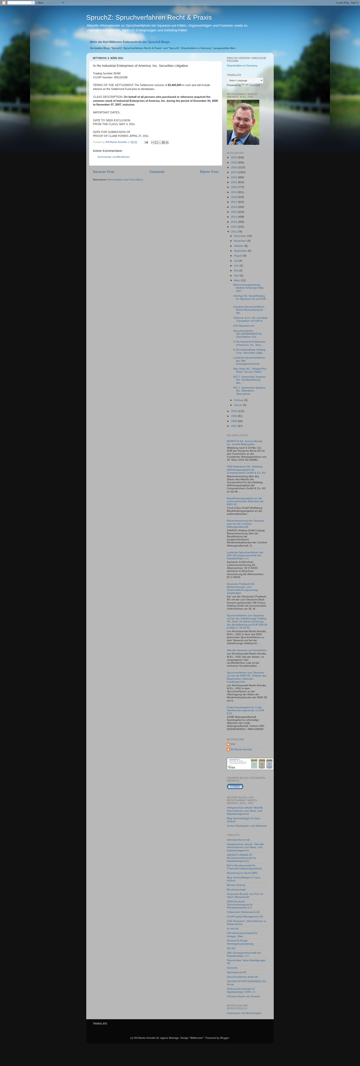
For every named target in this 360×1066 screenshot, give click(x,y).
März (237, 280)
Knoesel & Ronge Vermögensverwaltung (240, 942)
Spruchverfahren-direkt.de (242, 976)
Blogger (224, 1038)
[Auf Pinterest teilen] (167, 142)
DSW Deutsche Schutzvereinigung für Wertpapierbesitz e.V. (240, 904)
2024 (234, 167)
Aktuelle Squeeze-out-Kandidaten (247, 650)
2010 (234, 411)
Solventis (232, 967)
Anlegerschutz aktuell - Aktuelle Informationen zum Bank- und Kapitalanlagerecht (245, 847)
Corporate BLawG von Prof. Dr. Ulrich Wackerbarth (245, 895)
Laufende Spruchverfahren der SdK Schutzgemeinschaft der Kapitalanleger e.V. (245, 555)
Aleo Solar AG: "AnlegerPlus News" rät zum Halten (249, 370)
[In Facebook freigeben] (163, 142)
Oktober (239, 246)
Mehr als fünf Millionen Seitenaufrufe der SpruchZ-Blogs (130, 42)
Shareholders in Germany (242, 65)
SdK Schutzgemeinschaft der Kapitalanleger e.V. (244, 954)
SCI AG (231, 948)
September (241, 250)
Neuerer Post (103, 172)
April (237, 275)
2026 (234, 157)
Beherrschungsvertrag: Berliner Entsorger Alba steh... (248, 287)
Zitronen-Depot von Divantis (243, 996)
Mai (236, 270)
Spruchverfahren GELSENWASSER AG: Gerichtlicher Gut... (247, 333)
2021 (234, 182)
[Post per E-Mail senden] (146, 142)
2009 (234, 416)
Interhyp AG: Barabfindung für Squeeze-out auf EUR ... (249, 298)
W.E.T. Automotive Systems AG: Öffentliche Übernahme (249, 390)
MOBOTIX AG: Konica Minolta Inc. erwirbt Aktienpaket (244, 443)
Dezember (240, 236)
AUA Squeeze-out (243, 325)
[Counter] (235, 788)
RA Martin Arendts (241, 749)
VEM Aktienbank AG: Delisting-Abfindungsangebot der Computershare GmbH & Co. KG (246, 469)
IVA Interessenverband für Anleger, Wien (242, 935)
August (238, 255)
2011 (234, 231)
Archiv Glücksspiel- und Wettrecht (247, 825)
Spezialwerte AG (236, 972)
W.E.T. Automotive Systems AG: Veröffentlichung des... (249, 379)
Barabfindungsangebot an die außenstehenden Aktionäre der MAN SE (245, 501)
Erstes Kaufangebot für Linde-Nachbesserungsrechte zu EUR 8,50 (245, 710)
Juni (237, 265)
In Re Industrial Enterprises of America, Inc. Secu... (249, 343)
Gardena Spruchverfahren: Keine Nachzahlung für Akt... (249, 309)
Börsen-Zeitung (236, 885)
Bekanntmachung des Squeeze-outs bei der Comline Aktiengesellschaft (246, 523)
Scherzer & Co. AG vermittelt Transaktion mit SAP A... (250, 319)
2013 (234, 221)
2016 (234, 207)
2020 (234, 187)
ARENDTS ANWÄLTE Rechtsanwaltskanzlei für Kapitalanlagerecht (241, 858)
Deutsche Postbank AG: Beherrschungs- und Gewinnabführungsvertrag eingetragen (242, 589)
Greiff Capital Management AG (245, 916)
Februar (239, 400)
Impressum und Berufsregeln (244, 1013)
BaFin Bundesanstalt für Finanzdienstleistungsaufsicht (244, 867)
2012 (234, 226)
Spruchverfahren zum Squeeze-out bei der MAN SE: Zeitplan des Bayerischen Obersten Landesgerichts (246, 677)
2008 (234, 421)
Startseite (157, 172)
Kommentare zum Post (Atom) (125, 179)
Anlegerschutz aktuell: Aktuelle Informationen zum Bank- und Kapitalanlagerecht (245, 810)
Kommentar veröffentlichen (114, 157)
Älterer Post (209, 172)
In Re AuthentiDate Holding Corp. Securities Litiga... (249, 351)
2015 (234, 212)
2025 (234, 162)
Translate (254, 85)
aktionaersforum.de (238, 839)
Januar (238, 405)
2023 (234, 172)
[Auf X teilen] (160, 142)
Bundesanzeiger (236, 889)
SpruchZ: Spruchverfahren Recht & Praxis (149, 17)
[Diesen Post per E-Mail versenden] (153, 142)
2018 (234, 197)
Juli (236, 260)
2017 (234, 202)
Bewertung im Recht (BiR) (242, 873)
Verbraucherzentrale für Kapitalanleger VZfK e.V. (241, 990)
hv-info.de (233, 928)
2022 (234, 177)
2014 (234, 216)
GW (233, 744)
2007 (234, 426)
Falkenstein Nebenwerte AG (243, 912)
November (240, 240)
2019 (234, 192)
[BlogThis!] (156, 142)
